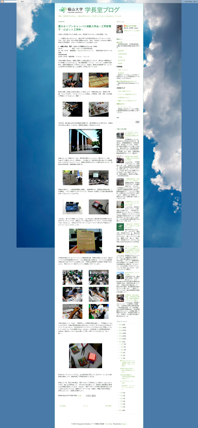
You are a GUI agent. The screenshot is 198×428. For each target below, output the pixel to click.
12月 (122, 344)
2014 (121, 336)
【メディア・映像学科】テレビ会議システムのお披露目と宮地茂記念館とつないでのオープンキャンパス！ (132, 250)
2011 (120, 410)
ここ (59, 38)
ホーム (85, 406)
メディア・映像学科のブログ (127, 94)
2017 (121, 327)
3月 (122, 401)
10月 (122, 350)
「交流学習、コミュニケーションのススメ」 (127, 387)
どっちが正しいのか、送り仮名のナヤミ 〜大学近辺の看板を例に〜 (132, 134)
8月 (122, 355)
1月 (122, 407)
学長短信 (120, 73)
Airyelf (107, 424)
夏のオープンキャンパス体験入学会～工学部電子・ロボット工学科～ (127, 363)
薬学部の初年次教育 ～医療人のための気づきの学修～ (132, 158)
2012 (121, 341)
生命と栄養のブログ (124, 91)
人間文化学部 (122, 54)
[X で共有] (91, 396)
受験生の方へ (121, 104)
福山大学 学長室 (131, 26)
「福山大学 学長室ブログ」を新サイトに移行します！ (132, 225)
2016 (121, 330)
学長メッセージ (122, 70)
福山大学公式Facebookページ (127, 81)
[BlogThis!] (89, 396)
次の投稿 (63, 406)
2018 (121, 325)
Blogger (123, 424)
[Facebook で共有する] (93, 396)
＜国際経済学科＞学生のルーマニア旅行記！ (132, 180)
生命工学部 (121, 60)
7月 (122, 358)
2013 (121, 339)
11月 (122, 347)
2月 (122, 404)
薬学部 (120, 63)
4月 (122, 398)
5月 (122, 395)
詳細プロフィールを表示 (132, 30)
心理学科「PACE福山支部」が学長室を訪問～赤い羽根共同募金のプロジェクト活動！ (132, 297)
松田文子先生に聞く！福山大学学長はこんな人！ (127, 370)
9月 (122, 352)
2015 (121, 333)
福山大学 (119, 42)
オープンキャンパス (124, 107)
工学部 (120, 57)
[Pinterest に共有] (95, 396)
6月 (122, 393)
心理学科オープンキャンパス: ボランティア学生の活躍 (132, 203)
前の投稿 (108, 406)
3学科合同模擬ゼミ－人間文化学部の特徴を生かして (127, 376)
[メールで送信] (87, 396)
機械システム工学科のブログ (127, 101)
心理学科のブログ (123, 97)
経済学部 (121, 51)
